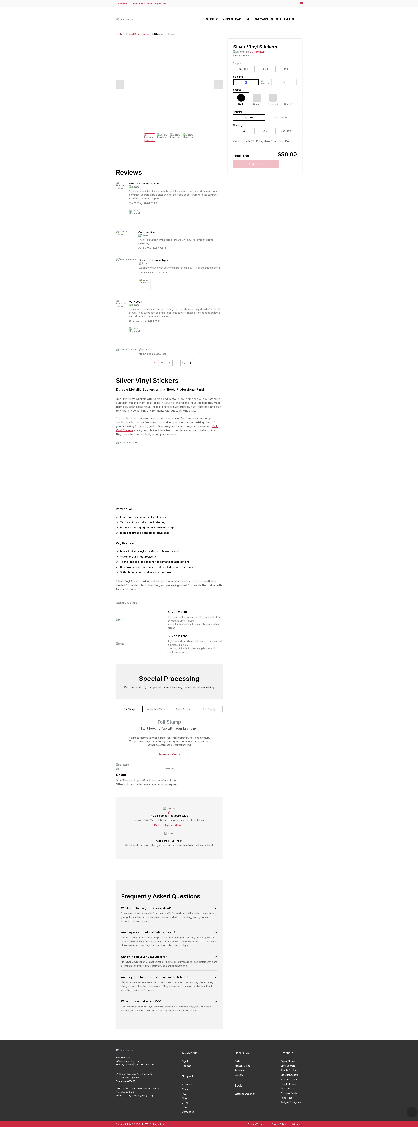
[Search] (299, 19)
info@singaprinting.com (128, 1061)
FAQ (184, 1093)
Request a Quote (169, 754)
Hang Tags (286, 1097)
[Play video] (169, 471)
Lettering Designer (245, 1093)
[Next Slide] (218, 84)
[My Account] (293, 3)
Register (186, 1065)
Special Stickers (289, 1070)
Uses (184, 1107)
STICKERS (212, 19)
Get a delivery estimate (169, 825)
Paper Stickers (288, 1061)
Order (238, 1061)
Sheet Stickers (288, 1084)
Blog (184, 1098)
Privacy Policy (279, 1124)
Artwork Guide (242, 1065)
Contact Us (188, 1112)
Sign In (185, 1061)
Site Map (296, 1124)
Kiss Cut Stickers (290, 1079)
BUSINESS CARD (232, 19)
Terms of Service (256, 1124)
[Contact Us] (412, 1112)
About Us (187, 1084)
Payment (239, 1070)
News (185, 1089)
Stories (186, 1102)
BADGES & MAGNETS (259, 19)
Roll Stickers (287, 1088)
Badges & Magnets (291, 1102)
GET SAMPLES (285, 19)
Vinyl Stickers (288, 1065)
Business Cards (289, 1093)
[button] (169, 908)
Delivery (239, 1074)
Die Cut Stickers (289, 1074)
